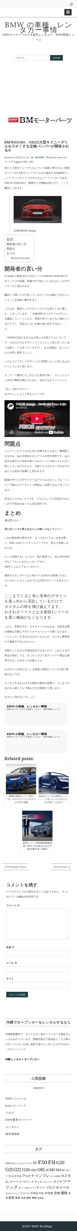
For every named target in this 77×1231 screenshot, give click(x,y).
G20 (60, 1162)
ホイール (62, 1187)
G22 (17, 1169)
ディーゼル (24, 1187)
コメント (13, 905)
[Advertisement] (38, 88)
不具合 (34, 1193)
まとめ (10, 253)
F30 (42, 1162)
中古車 (49, 1193)
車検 (34, 1197)
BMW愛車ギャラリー (19, 1119)
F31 (51, 1162)
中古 (41, 1193)
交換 (57, 1193)
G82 (31, 161)
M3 (52, 1169)
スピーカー (48, 1182)
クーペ (13, 1181)
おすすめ (16, 1176)
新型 (11, 1197)
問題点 (10, 249)
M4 (58, 1170)
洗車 (23, 1197)
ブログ (9, 1112)
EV (35, 1163)
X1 (9, 1176)
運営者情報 (12, 1134)
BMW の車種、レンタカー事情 (38, 27)
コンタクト (12, 1127)
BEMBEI (40, 157)
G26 (26, 1169)
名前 (10, 947)
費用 (28, 1197)
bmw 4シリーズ (15, 1105)
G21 (9, 1169)
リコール (25, 1193)
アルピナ (28, 1176)
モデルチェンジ (12, 1193)
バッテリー (38, 1187)
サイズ (38, 1181)
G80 (24, 161)
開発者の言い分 (16, 244)
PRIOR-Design (27, 230)
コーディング (26, 1181)
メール (11, 963)
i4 (47, 1170)
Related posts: (20, 258)
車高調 (40, 1198)
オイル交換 (55, 1176)
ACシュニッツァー (21, 1163)
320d (8, 1163)
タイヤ (57, 1181)
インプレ (42, 1175)
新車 (17, 1197)
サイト (10, 978)
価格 (64, 1193)
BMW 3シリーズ (16, 1098)
